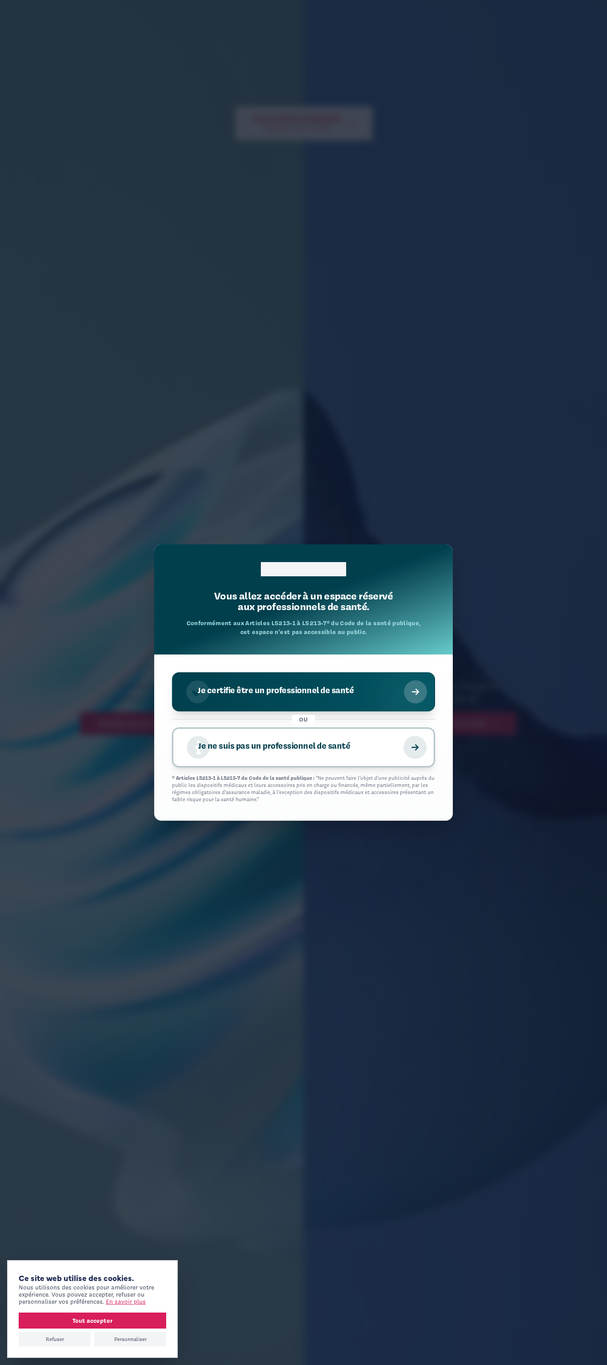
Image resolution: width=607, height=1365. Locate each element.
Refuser (55, 1339)
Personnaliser (130, 1339)
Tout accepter (92, 1321)
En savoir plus (126, 1301)
